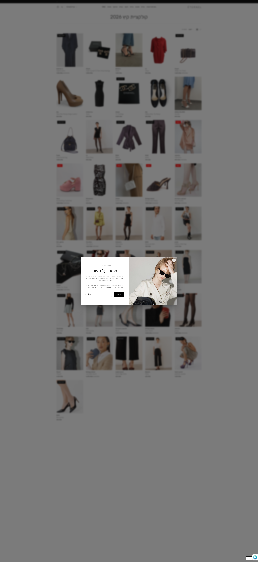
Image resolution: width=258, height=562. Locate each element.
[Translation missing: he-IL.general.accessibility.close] (174, 260)
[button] (251, 558)
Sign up (119, 294)
